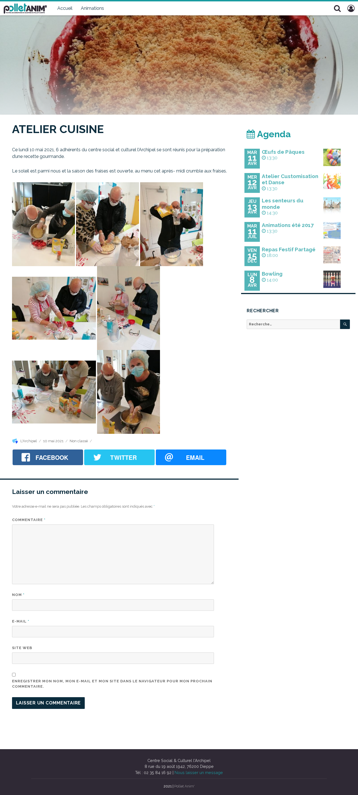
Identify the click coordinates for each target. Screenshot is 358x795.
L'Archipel (28, 441)
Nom (18, 595)
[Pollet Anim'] (25, 7)
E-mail (20, 621)
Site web (22, 648)
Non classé (79, 441)
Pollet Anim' (184, 786)
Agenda (273, 134)
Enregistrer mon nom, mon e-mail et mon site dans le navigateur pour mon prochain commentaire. (112, 684)
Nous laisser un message (199, 772)
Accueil (64, 8)
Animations (92, 8)
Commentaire (29, 520)
